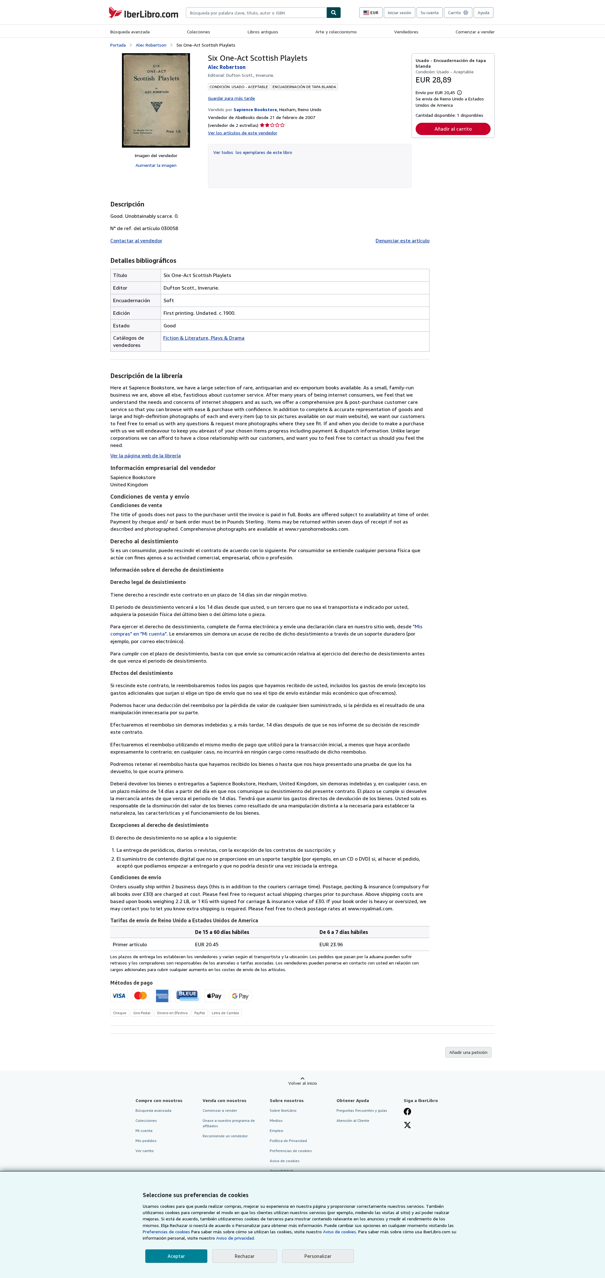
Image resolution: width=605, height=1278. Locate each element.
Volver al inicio (302, 1083)
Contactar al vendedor (136, 240)
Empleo (276, 1130)
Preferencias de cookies (166, 1231)
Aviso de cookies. (340, 1231)
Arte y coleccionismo (336, 31)
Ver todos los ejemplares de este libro (252, 152)
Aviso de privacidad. (235, 1238)
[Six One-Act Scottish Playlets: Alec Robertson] (156, 100)
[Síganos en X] (407, 1126)
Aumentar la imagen (155, 165)
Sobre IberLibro (283, 1110)
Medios (276, 1120)
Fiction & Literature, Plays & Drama (204, 338)
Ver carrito (144, 1150)
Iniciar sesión (399, 12)
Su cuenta (430, 12)
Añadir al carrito (453, 129)
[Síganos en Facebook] (407, 1112)
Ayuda (483, 12)
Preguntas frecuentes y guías (362, 1110)
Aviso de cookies (285, 1160)
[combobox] (256, 12)
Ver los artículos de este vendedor (242, 132)
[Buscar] (334, 12)
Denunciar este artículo (402, 240)
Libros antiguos (263, 31)
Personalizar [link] (317, 1256)
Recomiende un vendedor (225, 1136)
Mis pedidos (146, 1140)
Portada (118, 45)
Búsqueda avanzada (130, 31)
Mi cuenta (144, 1130)
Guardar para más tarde (231, 98)
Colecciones (198, 31)
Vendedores (406, 31)
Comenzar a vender (475, 31)
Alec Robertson (151, 45)
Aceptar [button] (176, 1256)
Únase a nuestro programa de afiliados (229, 1123)
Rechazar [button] (245, 1256)
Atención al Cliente (353, 1120)
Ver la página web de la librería (145, 455)
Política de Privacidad (288, 1140)
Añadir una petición (468, 1052)
